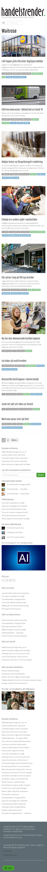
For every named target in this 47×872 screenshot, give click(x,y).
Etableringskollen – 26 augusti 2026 (15, 738)
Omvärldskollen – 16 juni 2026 (18, 494)
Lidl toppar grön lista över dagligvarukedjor (22, 61)
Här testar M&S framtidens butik (14, 509)
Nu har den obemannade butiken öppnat (21, 338)
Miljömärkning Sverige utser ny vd (14, 452)
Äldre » (14, 440)
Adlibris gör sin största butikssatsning (15, 606)
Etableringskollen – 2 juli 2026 (12, 633)
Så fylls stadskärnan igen (10, 671)
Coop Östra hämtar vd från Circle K (15, 657)
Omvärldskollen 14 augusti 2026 (18, 484)
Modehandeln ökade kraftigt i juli (14, 804)
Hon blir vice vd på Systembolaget (14, 788)
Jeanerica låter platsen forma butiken (15, 593)
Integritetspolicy (10, 855)
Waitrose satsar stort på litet (15, 419)
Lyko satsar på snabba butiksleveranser (16, 741)
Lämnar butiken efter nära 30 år (13, 455)
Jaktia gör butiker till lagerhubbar (14, 807)
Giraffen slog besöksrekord (12, 810)
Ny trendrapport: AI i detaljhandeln (17, 542)
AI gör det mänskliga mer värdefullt (14, 506)
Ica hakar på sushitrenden (14, 360)
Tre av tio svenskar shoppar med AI (15, 512)
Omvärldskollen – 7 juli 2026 (17, 489)
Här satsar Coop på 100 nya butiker (18, 277)
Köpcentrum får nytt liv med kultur (14, 461)
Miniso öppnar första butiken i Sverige (16, 518)
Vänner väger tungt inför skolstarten (15, 791)
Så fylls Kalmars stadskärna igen (13, 782)
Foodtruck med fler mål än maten (14, 744)
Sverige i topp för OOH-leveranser (14, 683)
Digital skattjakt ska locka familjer (14, 629)
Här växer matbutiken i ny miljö (13, 503)
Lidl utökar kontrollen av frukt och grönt (16, 776)
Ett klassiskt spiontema (15, 528)
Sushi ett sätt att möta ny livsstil (17, 404)
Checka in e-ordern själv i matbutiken (19, 219)
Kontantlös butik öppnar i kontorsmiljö (20, 379)
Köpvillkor (7, 851)
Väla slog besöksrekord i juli (12, 626)
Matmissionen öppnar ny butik (13, 750)
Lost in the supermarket (15, 537)
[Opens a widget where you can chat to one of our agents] (8, 868)
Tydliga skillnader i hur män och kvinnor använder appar (22, 680)
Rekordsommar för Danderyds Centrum (17, 769)
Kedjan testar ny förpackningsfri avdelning (22, 161)
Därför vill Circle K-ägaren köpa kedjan (16, 677)
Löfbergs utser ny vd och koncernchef (16, 653)
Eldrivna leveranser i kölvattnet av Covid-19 (22, 109)
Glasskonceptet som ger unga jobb (14, 636)
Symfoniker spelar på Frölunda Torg (15, 779)
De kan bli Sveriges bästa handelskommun (17, 763)
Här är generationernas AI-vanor (14, 515)
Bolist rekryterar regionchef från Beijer (16, 464)
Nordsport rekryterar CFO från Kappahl (17, 660)
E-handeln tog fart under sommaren (15, 458)
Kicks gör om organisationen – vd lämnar (16, 813)
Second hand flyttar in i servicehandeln (16, 766)
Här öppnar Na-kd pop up (11, 609)
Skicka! (41, 475)
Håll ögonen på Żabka (15, 532)
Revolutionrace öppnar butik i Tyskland (16, 785)
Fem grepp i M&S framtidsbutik (13, 674)
